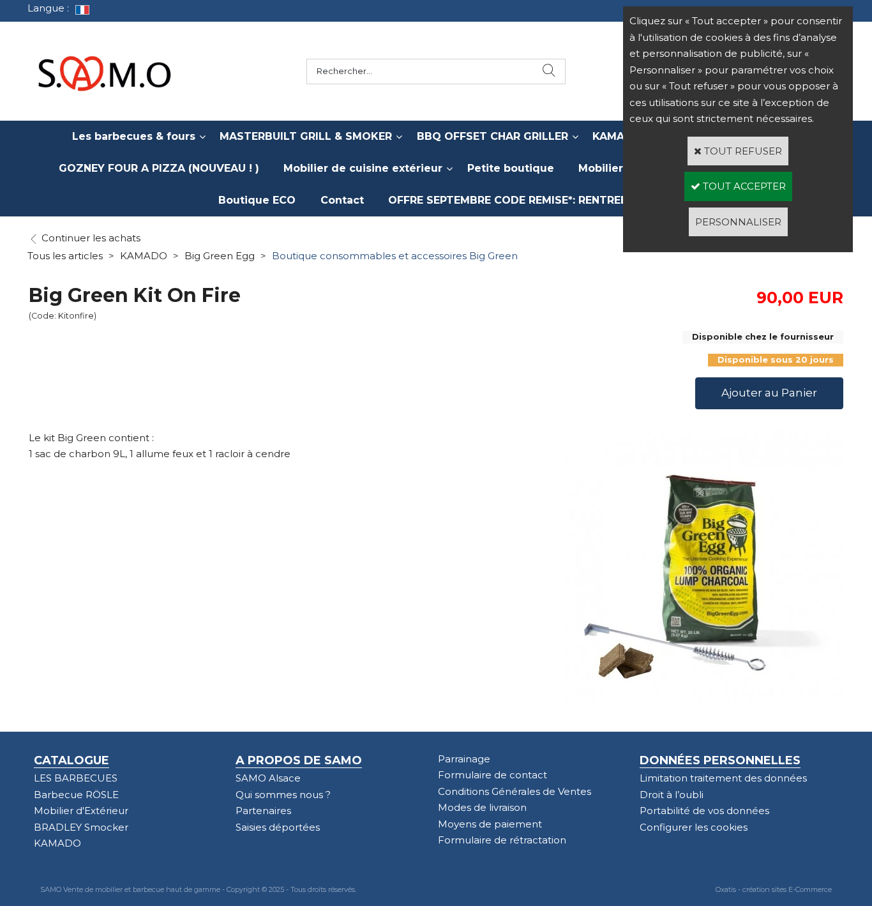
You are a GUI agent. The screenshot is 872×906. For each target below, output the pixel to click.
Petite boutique (510, 168)
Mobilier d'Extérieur (81, 810)
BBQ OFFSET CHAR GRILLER (492, 136)
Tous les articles (65, 256)
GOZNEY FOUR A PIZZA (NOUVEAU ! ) (159, 168)
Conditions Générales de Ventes (514, 791)
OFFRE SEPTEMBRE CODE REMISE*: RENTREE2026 (521, 200)
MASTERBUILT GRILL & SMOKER (306, 136)
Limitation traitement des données (723, 778)
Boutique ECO (257, 200)
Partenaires (263, 810)
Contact (342, 200)
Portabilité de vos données (704, 810)
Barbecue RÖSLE (76, 795)
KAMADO (143, 256)
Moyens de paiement (490, 824)
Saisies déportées (278, 827)
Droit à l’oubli (671, 795)
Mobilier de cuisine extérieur (362, 168)
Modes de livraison (482, 807)
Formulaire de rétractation (502, 840)
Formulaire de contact (492, 775)
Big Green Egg (219, 256)
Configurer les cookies (694, 827)
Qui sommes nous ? (283, 795)
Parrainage (464, 759)
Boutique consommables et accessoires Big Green (395, 256)
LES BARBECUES (75, 778)
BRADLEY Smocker (81, 827)
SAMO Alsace (268, 778)
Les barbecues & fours (133, 136)
